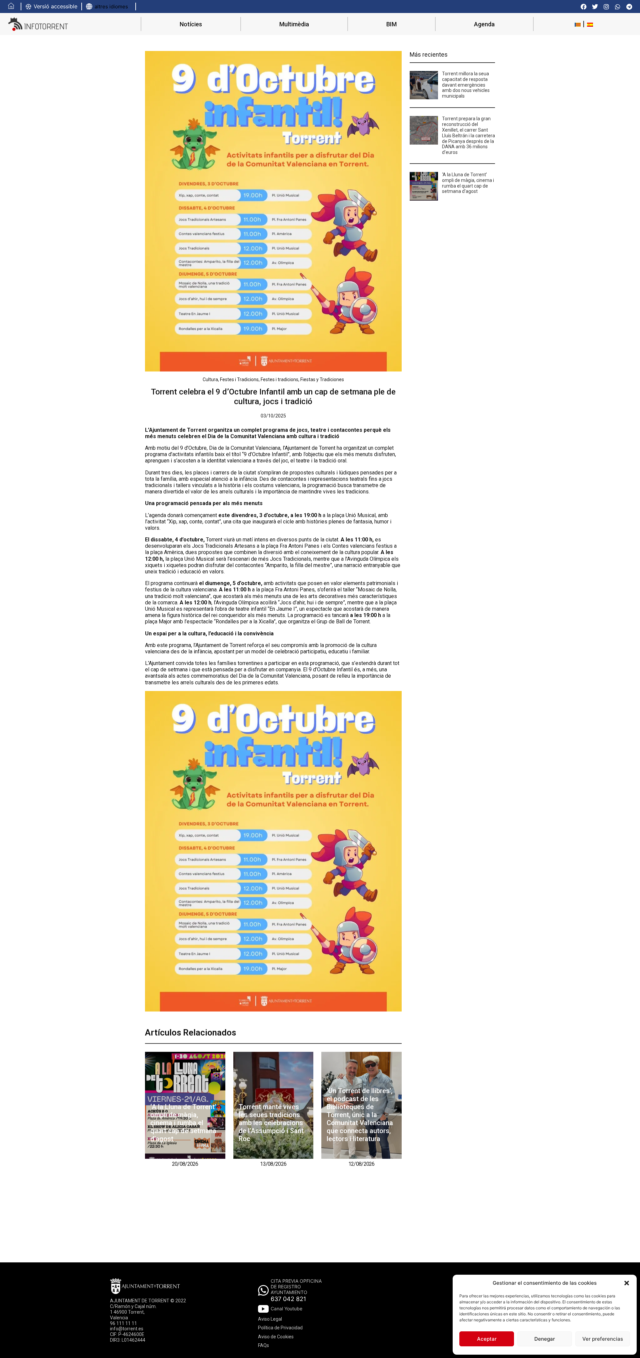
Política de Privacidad (280, 1327)
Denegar (544, 1339)
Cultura (210, 379)
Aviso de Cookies (276, 1336)
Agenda (484, 24)
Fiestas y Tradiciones (322, 379)
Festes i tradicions (279, 379)
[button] (626, 1283)
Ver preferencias (602, 1339)
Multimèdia (294, 24)
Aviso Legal (270, 1319)
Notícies (191, 24)
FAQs (263, 1345)
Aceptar (487, 1339)
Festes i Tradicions (239, 379)
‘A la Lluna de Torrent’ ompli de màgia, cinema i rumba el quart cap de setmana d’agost (183, 1123)
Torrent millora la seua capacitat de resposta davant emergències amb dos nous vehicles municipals (466, 85)
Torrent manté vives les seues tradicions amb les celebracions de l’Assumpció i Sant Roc (271, 1123)
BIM (391, 24)
